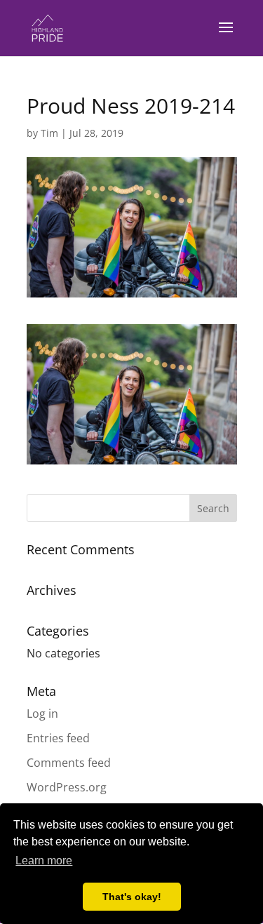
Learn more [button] (43, 860)
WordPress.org (67, 787)
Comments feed (69, 762)
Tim (49, 133)
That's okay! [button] (131, 896)
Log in (42, 713)
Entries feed (58, 738)
